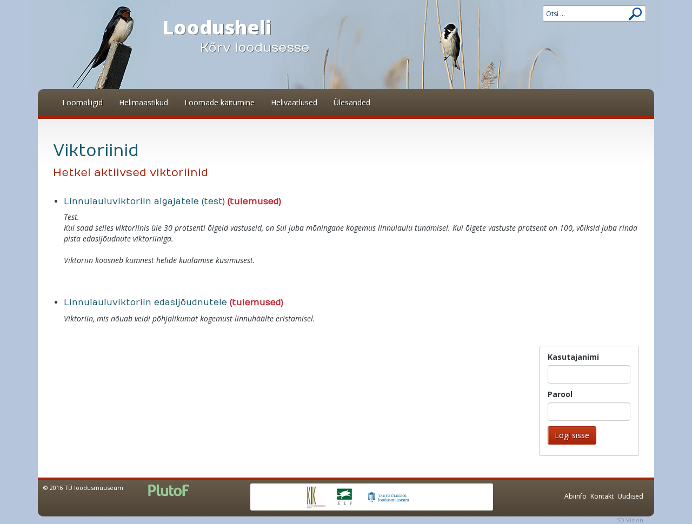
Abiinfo (575, 496)
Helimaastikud (143, 102)
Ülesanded (352, 102)
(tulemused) (254, 201)
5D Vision (630, 520)
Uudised (630, 496)
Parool (560, 394)
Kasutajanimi (573, 357)
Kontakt (602, 496)
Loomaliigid (82, 102)
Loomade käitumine (219, 102)
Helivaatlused (294, 102)
